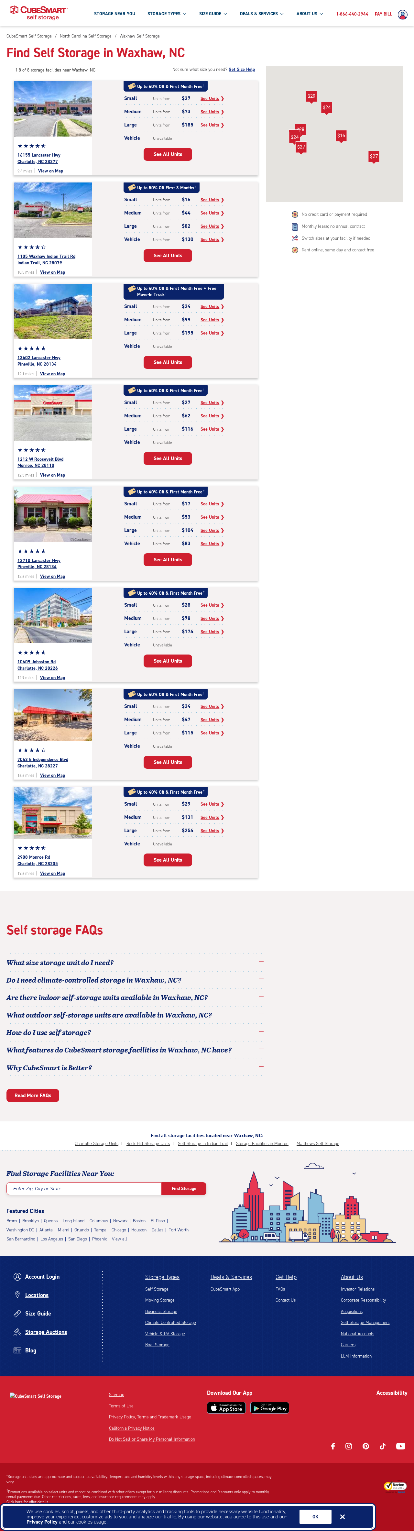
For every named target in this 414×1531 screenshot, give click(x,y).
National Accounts (357, 1334)
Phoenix (99, 1239)
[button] (301, 148)
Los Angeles (51, 1239)
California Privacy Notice (132, 1428)
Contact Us (286, 1300)
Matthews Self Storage (318, 1143)
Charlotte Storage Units (96, 1143)
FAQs (280, 1289)
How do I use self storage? (48, 1032)
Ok (315, 1517)
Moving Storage (160, 1300)
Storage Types (162, 1277)
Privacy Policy (42, 1521)
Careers (348, 1345)
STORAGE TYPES (163, 14)
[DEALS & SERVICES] (281, 13)
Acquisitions (352, 1311)
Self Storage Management (365, 1322)
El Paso (158, 1221)
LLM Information (356, 1356)
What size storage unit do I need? (60, 962)
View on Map (50, 171)
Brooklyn (30, 1221)
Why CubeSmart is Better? (49, 1067)
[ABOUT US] (321, 13)
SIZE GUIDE (210, 14)
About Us (352, 1277)
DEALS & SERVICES (259, 14)
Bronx (11, 1221)
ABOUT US (307, 14)
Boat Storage (157, 1345)
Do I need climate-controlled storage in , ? (93, 980)
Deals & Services (231, 1277)
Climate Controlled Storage (170, 1322)
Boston (139, 1221)
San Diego (77, 1239)
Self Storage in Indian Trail (203, 1143)
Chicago (119, 1230)
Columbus (99, 1221)
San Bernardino (20, 1239)
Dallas (157, 1230)
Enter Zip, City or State (37, 1188)
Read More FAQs (33, 1095)
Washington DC (20, 1230)
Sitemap (116, 1395)
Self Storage (157, 1289)
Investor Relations (358, 1289)
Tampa (100, 1230)
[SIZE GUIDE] (225, 13)
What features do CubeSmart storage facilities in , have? (119, 1049)
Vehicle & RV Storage (165, 1334)
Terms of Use (121, 1406)
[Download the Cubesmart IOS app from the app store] (226, 1408)
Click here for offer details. (27, 1501)
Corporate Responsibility (363, 1300)
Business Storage (161, 1311)
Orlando (81, 1230)
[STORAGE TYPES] (184, 13)
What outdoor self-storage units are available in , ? (109, 1014)
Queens (51, 1221)
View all (119, 1239)
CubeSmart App (225, 1289)
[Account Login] (404, 15)
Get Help (286, 1277)
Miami (63, 1230)
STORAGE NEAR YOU (114, 14)
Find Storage (184, 1188)
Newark (120, 1221)
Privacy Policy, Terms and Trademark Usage (150, 1417)
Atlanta (46, 1230)
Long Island (73, 1221)
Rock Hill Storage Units (148, 1143)
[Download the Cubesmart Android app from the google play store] (269, 1408)
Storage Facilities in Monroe (262, 1143)
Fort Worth (179, 1230)
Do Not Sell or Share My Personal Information (152, 1439)
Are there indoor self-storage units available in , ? (107, 997)
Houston (139, 1230)
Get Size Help (242, 69)
